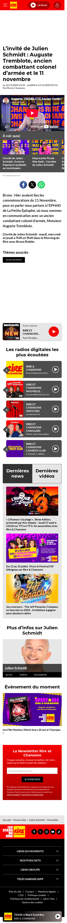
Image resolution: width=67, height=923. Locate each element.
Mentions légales (47, 891)
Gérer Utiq (48, 898)
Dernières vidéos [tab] (47, 473)
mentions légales (13, 795)
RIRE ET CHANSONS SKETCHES (33, 407)
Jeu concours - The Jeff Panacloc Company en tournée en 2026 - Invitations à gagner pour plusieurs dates (32, 610)
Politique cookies (37, 895)
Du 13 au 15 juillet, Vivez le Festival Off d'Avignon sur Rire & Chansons (30, 568)
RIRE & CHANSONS (33, 368)
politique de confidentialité (32, 795)
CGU (21, 895)
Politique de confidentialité (24, 898)
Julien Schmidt (16, 668)
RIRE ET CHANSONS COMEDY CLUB (36, 447)
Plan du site (15, 891)
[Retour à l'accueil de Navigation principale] (13, 5)
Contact (29, 891)
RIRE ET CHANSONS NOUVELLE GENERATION (35, 389)
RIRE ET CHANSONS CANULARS (33, 427)
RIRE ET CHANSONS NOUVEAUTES (32, 332)
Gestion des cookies (32, 902)
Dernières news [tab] (17, 473)
